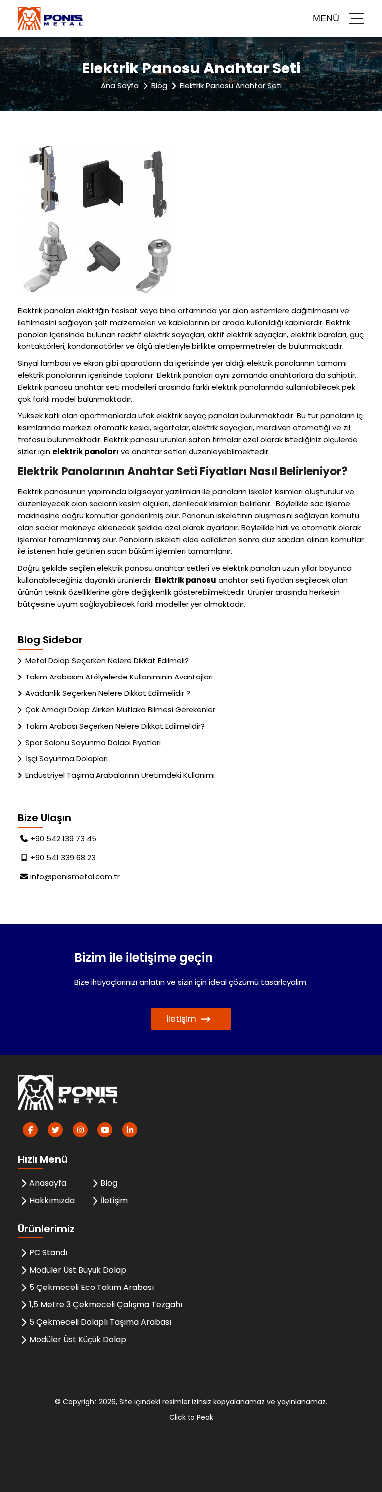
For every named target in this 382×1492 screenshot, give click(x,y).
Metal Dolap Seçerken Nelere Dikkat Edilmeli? (107, 660)
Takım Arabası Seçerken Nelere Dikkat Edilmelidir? (115, 726)
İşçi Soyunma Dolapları (66, 758)
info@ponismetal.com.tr (75, 876)
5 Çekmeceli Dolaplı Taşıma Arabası (100, 1322)
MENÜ (326, 18)
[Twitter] (55, 1129)
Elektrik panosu (185, 580)
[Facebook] (30, 1129)
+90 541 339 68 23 (63, 857)
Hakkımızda (52, 1200)
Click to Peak (191, 1417)
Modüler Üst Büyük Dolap (77, 1270)
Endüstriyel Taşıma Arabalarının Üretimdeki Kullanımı (120, 775)
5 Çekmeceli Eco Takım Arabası (91, 1287)
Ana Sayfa (120, 85)
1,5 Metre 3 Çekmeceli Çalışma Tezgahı (105, 1304)
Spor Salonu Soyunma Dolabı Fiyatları (93, 742)
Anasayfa (47, 1183)
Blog (159, 85)
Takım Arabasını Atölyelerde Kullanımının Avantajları (119, 677)
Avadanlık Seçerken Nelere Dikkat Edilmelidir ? (107, 693)
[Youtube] (104, 1129)
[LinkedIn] (129, 1129)
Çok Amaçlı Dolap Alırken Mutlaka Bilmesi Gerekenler (120, 709)
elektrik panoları (85, 451)
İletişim (181, 1019)
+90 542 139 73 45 (63, 838)
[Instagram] (80, 1129)
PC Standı (48, 1252)
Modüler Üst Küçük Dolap (77, 1339)
